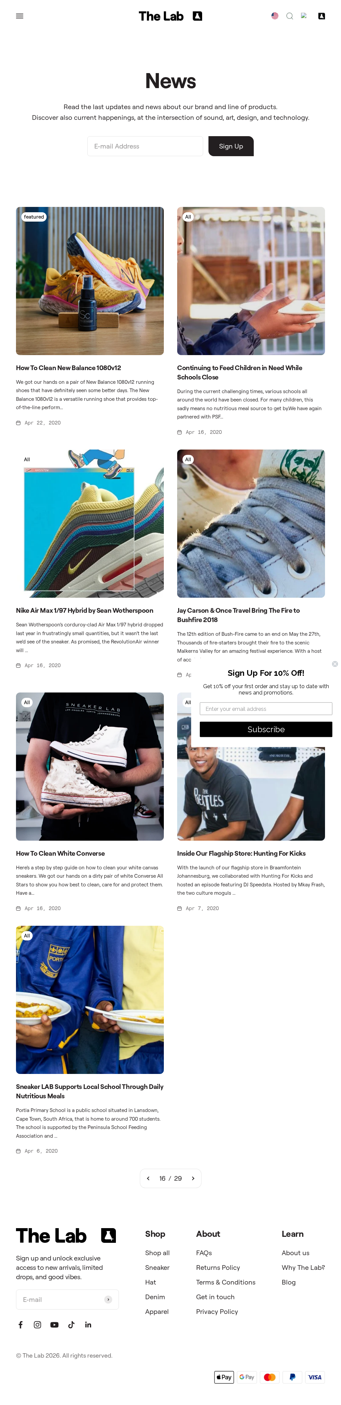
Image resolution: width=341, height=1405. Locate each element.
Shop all (157, 1252)
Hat (150, 1282)
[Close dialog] (335, 664)
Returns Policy (218, 1267)
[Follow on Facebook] (20, 1324)
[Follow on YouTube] (54, 1324)
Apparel (157, 1311)
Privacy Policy (217, 1311)
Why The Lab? (303, 1267)
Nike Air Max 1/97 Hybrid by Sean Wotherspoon (84, 610)
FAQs (204, 1252)
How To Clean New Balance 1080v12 (68, 367)
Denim (155, 1297)
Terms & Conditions (225, 1282)
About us (295, 1252)
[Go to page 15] (148, 1178)
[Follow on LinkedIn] (88, 1324)
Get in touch (215, 1297)
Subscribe (266, 729)
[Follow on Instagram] (37, 1324)
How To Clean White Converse (60, 853)
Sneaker (157, 1267)
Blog (289, 1282)
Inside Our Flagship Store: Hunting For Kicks (241, 853)
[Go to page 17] (192, 1178)
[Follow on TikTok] (71, 1324)
